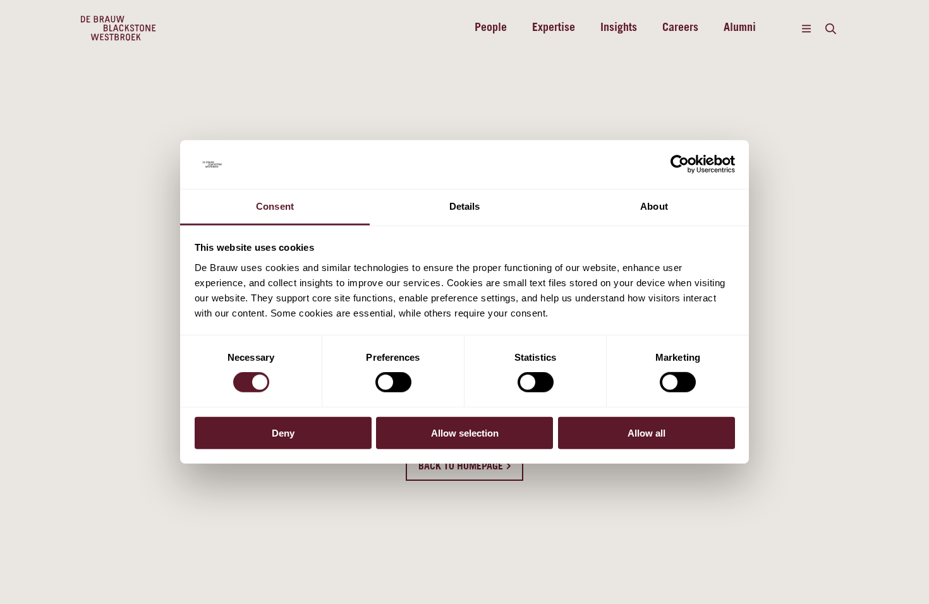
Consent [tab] (275, 206)
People (491, 28)
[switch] (393, 382)
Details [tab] (464, 206)
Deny (283, 432)
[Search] (830, 28)
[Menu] (806, 28)
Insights (618, 28)
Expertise (553, 28)
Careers (680, 28)
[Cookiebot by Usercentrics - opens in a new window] (679, 164)
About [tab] (654, 206)
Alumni (740, 28)
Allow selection (465, 432)
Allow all (646, 432)
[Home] (118, 28)
